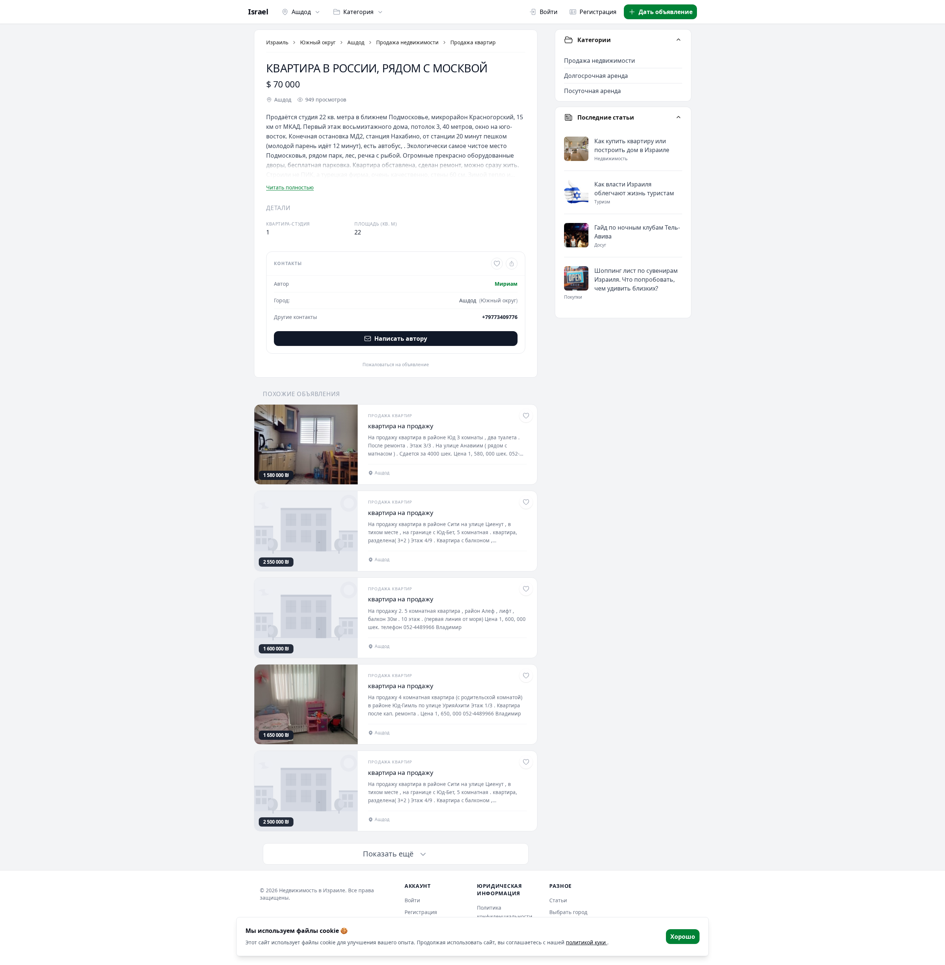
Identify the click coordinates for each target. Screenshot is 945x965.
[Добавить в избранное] (497, 263)
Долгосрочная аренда (596, 76)
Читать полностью (290, 187)
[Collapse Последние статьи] (678, 117)
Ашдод (301, 12)
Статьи (558, 900)
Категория (358, 12)
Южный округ (318, 42)
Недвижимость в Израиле (312, 890)
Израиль (277, 42)
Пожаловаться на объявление (395, 365)
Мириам (506, 283)
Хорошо (682, 937)
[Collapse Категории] (678, 40)
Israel (258, 12)
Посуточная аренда (592, 91)
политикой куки (586, 942)
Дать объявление (666, 12)
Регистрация (598, 12)
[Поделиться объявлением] (512, 263)
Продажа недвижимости (407, 42)
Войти (548, 12)
